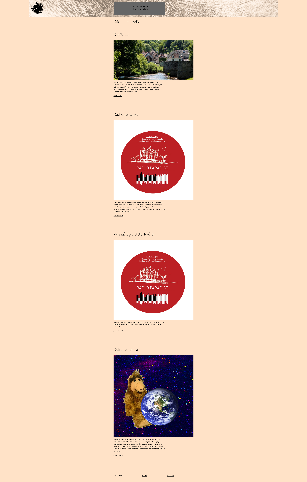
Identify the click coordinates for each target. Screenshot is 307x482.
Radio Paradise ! (127, 114)
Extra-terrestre (126, 349)
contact (144, 476)
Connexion (170, 476)
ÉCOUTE (121, 34)
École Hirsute (118, 476)
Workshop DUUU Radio (134, 234)
